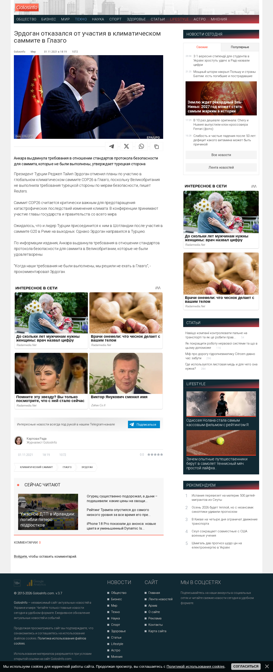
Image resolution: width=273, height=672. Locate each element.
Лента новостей (221, 167)
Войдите (20, 556)
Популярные (240, 47)
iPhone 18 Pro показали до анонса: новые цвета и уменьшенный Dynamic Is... (121, 525)
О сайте (154, 612)
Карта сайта (157, 631)
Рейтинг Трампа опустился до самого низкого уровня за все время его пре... (119, 512)
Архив (152, 605)
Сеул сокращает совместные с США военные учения (219, 533)
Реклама (154, 618)
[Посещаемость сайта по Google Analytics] (37, 583)
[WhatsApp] (141, 146)
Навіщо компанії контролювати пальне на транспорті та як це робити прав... (216, 335)
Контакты (155, 624)
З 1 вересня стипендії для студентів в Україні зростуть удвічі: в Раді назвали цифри (221, 60)
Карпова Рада (36, 438)
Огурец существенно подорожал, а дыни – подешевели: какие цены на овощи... (122, 498)
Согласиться (245, 666)
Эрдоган (87, 467)
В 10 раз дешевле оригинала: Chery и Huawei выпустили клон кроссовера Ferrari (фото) (220, 124)
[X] (126, 146)
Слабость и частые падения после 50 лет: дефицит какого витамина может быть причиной (224, 140)
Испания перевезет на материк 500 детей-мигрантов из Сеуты (223, 498)
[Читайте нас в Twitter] (198, 614)
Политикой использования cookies (196, 666)
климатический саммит (36, 467)
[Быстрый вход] (252, 7)
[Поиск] (237, 7)
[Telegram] (111, 146)
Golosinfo (26, 7)
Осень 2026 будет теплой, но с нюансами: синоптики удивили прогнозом (223, 509)
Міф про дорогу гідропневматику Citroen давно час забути (220, 356)
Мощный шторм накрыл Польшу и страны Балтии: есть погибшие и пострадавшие (224, 74)
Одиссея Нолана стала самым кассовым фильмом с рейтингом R (217, 422)
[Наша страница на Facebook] (185, 614)
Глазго (67, 467)
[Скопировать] (156, 146)
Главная (154, 592)
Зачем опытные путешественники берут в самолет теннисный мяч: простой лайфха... (216, 463)
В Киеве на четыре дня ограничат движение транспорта (225, 521)
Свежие (202, 47)
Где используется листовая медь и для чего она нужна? (221, 366)
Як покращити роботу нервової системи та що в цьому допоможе (221, 346)
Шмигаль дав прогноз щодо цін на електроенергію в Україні (217, 545)
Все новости (221, 155)
